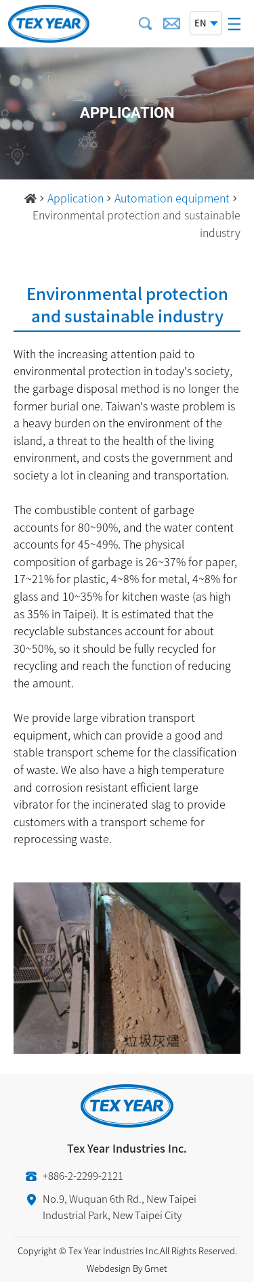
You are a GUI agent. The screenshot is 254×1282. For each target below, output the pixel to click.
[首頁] (30, 198)
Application (75, 198)
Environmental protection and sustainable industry (136, 223)
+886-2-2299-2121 (83, 1175)
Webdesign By (114, 1268)
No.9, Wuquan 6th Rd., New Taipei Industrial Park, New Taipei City (119, 1206)
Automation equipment (172, 198)
